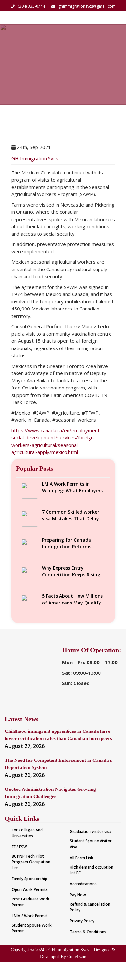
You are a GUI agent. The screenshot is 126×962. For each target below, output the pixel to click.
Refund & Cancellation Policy (90, 907)
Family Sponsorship (29, 878)
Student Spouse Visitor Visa (91, 843)
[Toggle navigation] (112, 18)
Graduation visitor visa (90, 831)
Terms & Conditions (88, 932)
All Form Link (81, 857)
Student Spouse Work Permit (32, 928)
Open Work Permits (30, 889)
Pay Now (78, 895)
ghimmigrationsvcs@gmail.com (87, 6)
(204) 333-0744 (31, 6)
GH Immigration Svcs (34, 158)
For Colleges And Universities (27, 833)
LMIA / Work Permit (29, 915)
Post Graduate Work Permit (30, 902)
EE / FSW (19, 846)
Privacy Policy (82, 921)
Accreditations (83, 884)
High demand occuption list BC (91, 870)
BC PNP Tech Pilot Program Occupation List (31, 861)
